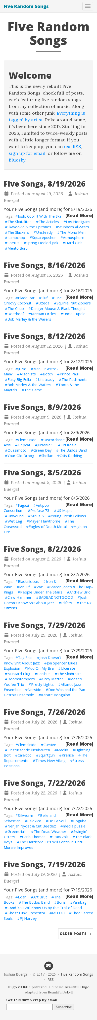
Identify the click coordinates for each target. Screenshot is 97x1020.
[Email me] (48, 965)
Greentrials (17, 831)
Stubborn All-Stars (73, 226)
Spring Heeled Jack (42, 242)
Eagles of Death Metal (48, 526)
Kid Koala (68, 444)
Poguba (79, 820)
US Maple (64, 510)
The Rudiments (74, 379)
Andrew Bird (80, 592)
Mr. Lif (24, 586)
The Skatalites (19, 221)
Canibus (43, 673)
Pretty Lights (42, 684)
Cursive (50, 744)
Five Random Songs (26, 6)
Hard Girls (74, 242)
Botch (48, 373)
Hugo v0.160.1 (19, 987)
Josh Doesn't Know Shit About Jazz (45, 600)
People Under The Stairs (41, 592)
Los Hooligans (78, 221)
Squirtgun (47, 755)
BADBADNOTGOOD (56, 597)
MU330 (58, 912)
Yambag (80, 902)
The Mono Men (73, 232)
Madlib (62, 749)
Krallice (68, 755)
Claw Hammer (19, 597)
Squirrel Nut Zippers (73, 302)
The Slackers (18, 232)
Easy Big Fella (19, 379)
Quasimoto (16, 450)
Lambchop (16, 237)
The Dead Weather (50, 831)
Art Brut (40, 896)
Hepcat (24, 444)
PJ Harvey (28, 918)
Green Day (42, 450)
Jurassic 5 (45, 444)
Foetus (13, 242)
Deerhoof (15, 313)
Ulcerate (68, 668)
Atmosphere (73, 237)
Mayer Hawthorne (44, 521)
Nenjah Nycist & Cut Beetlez (31, 825)
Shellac (47, 455)
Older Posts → (76, 933)
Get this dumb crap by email (31, 1000)
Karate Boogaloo (55, 694)
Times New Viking (50, 760)
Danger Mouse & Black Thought (58, 308)
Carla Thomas (34, 836)
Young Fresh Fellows (68, 515)
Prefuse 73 (39, 510)
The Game (33, 389)
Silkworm (25, 815)
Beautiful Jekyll (60, 992)
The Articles (49, 221)
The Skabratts (69, 673)
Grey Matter (52, 678)
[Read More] (79, 215)
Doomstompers (21, 678)
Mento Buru (17, 248)
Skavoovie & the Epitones (29, 226)
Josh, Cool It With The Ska (39, 216)
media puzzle (74, 825)
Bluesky (17, 160)
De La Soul (57, 820)
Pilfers (66, 602)
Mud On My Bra (40, 668)
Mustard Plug (18, 673)
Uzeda (43, 302)
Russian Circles (43, 313)
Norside (34, 689)
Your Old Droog (20, 455)
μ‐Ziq (22, 368)
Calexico (25, 755)
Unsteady (44, 232)
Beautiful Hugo (77, 987)
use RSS (72, 146)
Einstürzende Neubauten (28, 749)
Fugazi (23, 505)
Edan (22, 896)
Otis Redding (71, 455)
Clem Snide (27, 439)
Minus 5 (37, 515)
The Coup (15, 308)
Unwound (15, 515)
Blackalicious (28, 581)
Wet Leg (14, 521)
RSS (51, 979)
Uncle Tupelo (74, 313)
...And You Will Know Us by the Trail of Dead (44, 907)
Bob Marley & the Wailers (29, 319)
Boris (61, 902)
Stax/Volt (60, 836)
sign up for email (27, 153)
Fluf (45, 297)
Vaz (40, 586)
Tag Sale (25, 657)
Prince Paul (69, 373)
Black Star (26, 297)
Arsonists (28, 373)
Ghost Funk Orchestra (26, 912)
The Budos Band (73, 450)
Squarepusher (44, 237)
